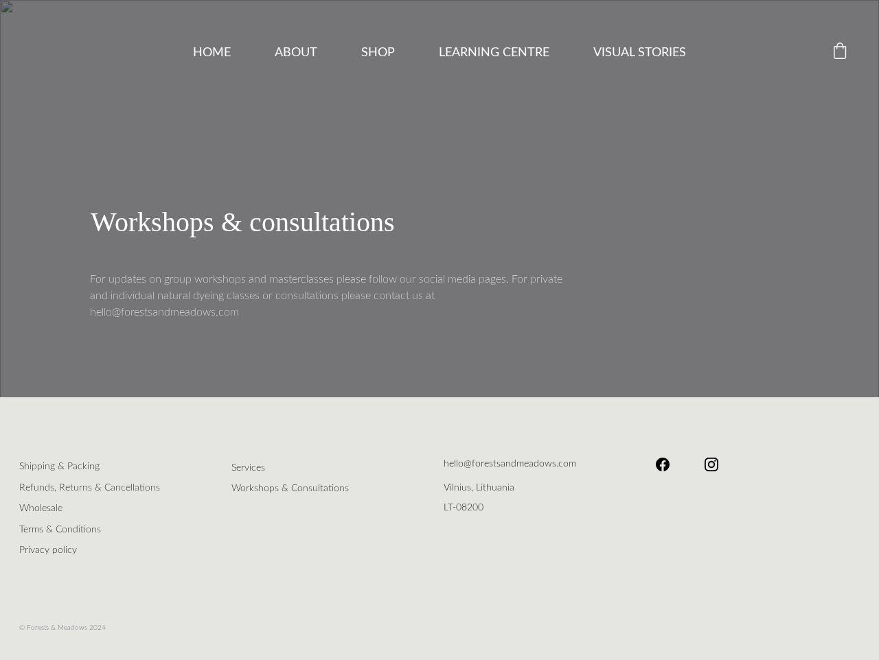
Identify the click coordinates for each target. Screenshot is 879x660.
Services (248, 468)
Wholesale (40, 508)
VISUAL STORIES (639, 53)
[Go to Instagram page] (711, 464)
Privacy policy (48, 550)
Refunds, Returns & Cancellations (89, 488)
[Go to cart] (840, 53)
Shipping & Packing (59, 466)
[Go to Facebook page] (669, 464)
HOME (212, 53)
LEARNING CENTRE (494, 53)
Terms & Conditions (60, 529)
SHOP (378, 53)
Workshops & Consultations (290, 488)
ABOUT (296, 53)
